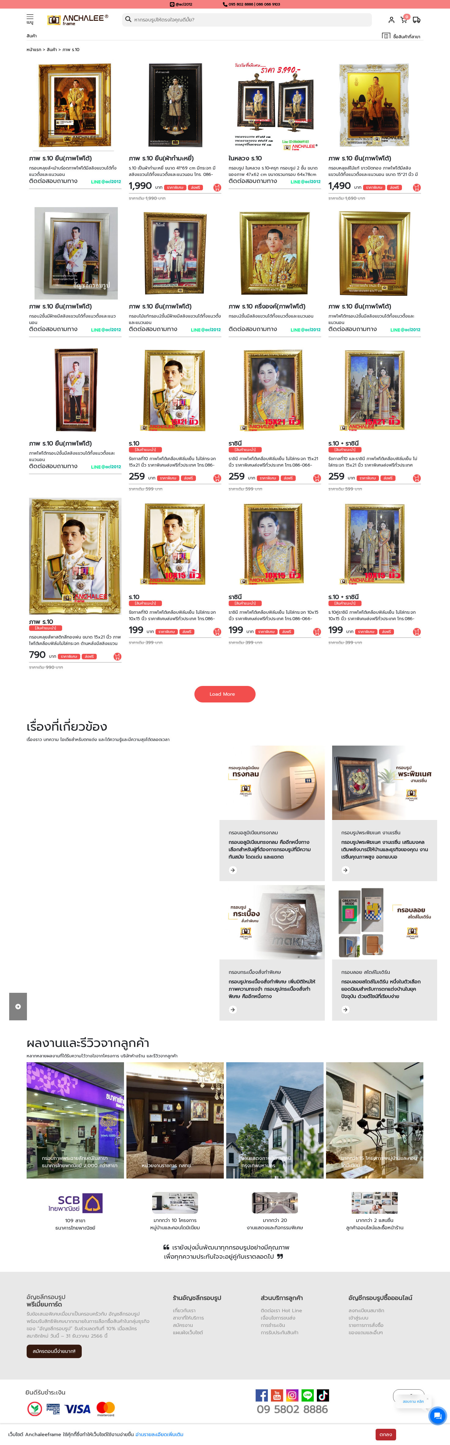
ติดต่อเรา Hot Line (281, 1310)
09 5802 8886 (292, 1409)
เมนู (30, 22)
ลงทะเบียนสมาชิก (366, 1310)
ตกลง (386, 1434)
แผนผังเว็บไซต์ (188, 1332)
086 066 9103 (268, 4)
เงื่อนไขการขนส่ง (278, 1318)
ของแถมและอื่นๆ (366, 1332)
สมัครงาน (183, 1325)
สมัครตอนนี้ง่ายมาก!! (54, 1351)
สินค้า (52, 50)
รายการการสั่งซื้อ (366, 1325)
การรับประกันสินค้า (279, 1332)
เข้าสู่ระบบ (358, 1318)
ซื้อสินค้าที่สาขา (406, 37)
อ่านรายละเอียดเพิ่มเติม (159, 1434)
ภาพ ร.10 (70, 50)
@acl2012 (184, 4)
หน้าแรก (34, 50)
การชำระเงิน (273, 1325)
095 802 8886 (241, 4)
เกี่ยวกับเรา (184, 1310)
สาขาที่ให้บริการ (188, 1318)
